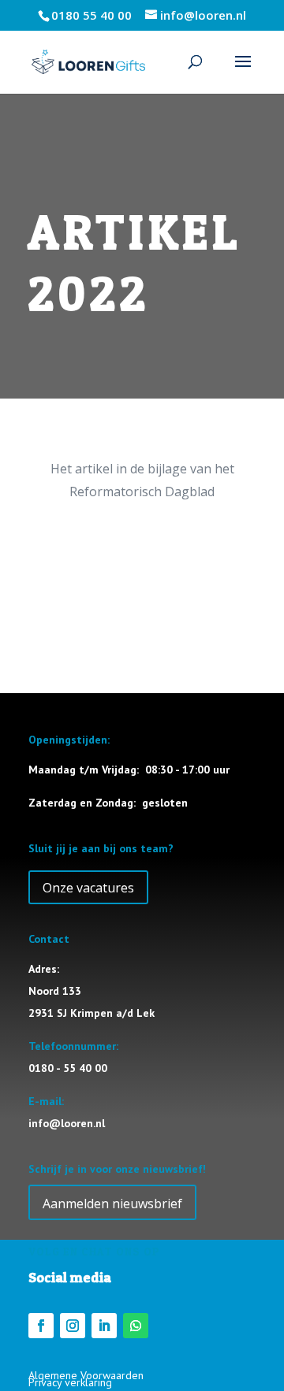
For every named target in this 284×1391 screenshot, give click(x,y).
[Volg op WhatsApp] (135, 1325)
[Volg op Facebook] (41, 1325)
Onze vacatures (88, 887)
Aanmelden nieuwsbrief (112, 1203)
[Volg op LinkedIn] (104, 1325)
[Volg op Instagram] (72, 1325)
